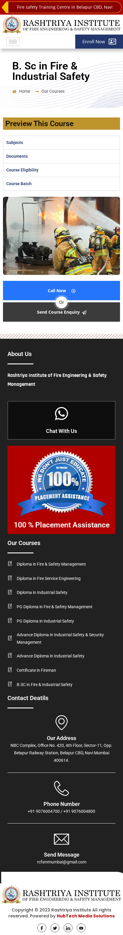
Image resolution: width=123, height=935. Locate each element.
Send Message (61, 855)
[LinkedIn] (68, 927)
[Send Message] (61, 839)
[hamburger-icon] (13, 41)
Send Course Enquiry (58, 312)
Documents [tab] (17, 156)
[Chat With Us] (61, 414)
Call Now (57, 290)
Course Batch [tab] (19, 183)
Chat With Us (61, 431)
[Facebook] (41, 927)
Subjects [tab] (14, 142)
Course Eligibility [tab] (22, 170)
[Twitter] (54, 927)
